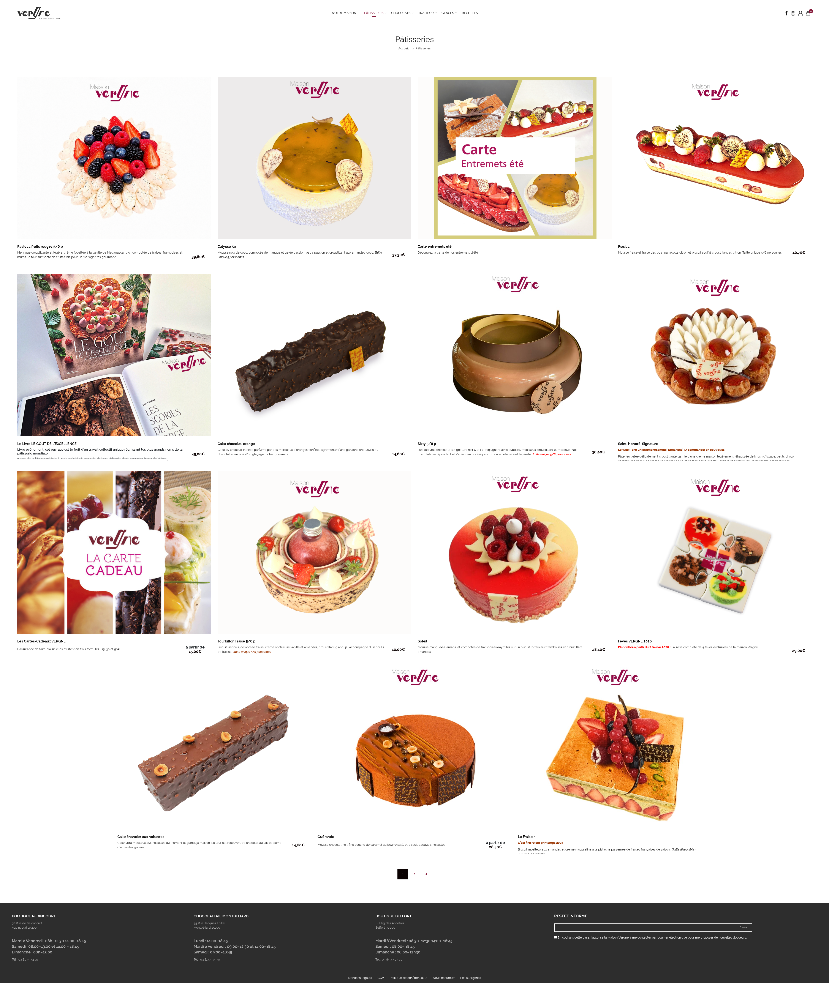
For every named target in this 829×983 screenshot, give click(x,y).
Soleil (422, 641)
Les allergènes (470, 978)
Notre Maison (344, 13)
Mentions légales (360, 978)
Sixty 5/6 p (427, 444)
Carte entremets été (435, 247)
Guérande (326, 837)
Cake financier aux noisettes (140, 837)
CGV (381, 978)
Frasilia (624, 247)
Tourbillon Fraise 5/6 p (236, 641)
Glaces (447, 13)
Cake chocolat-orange (236, 444)
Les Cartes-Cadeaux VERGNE (41, 641)
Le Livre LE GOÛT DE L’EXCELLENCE (47, 444)
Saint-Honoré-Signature (638, 444)
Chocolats (400, 13)
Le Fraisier (526, 837)
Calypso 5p (227, 247)
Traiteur (426, 13)
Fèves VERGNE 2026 (635, 641)
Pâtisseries (373, 13)
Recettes (470, 13)
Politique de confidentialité (408, 978)
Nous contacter (444, 978)
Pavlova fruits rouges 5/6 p (40, 247)
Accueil (403, 48)
